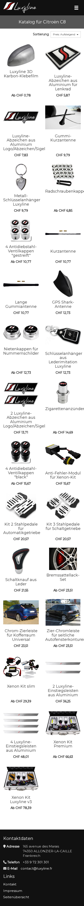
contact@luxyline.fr (36, 868)
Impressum (12, 891)
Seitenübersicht (16, 897)
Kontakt (9, 884)
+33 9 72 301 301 (36, 862)
